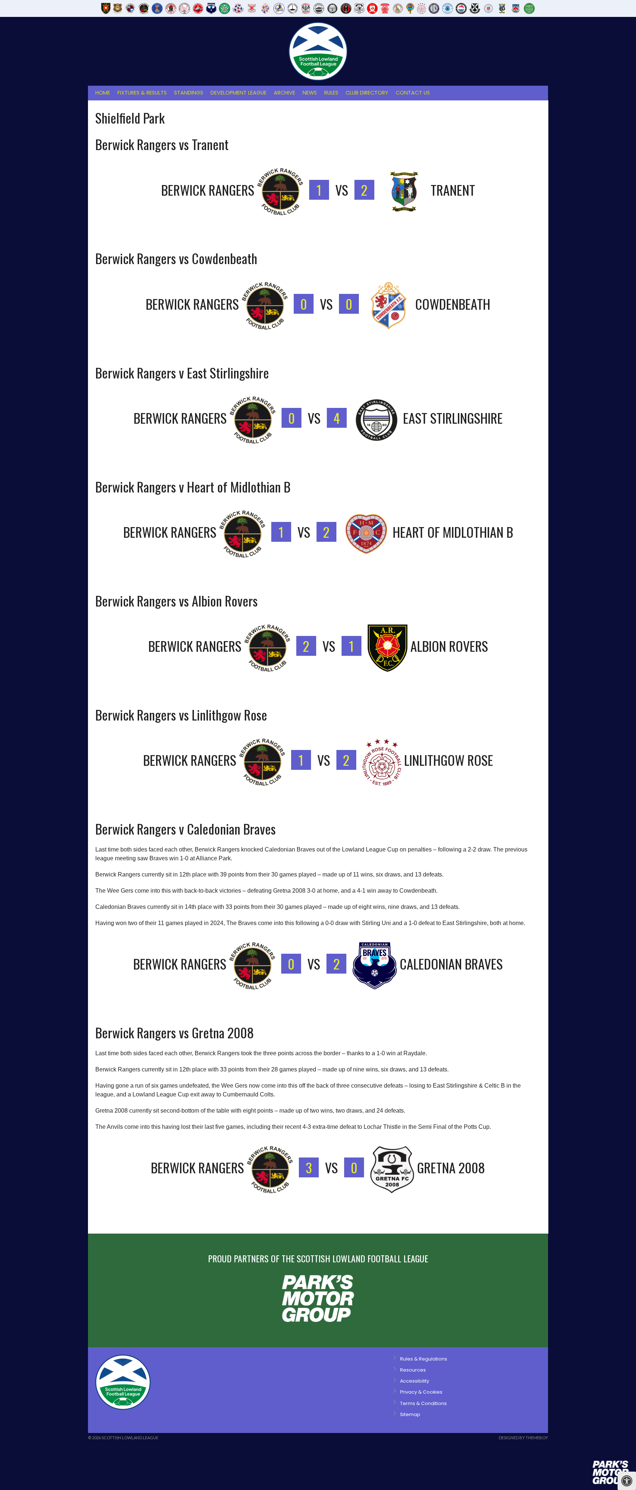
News (310, 92)
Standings (188, 92)
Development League (238, 92)
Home (102, 92)
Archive (284, 92)
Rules (331, 92)
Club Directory (367, 92)
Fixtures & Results (142, 92)
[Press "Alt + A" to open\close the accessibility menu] (627, 1481)
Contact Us (413, 92)
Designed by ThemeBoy (523, 1437)
